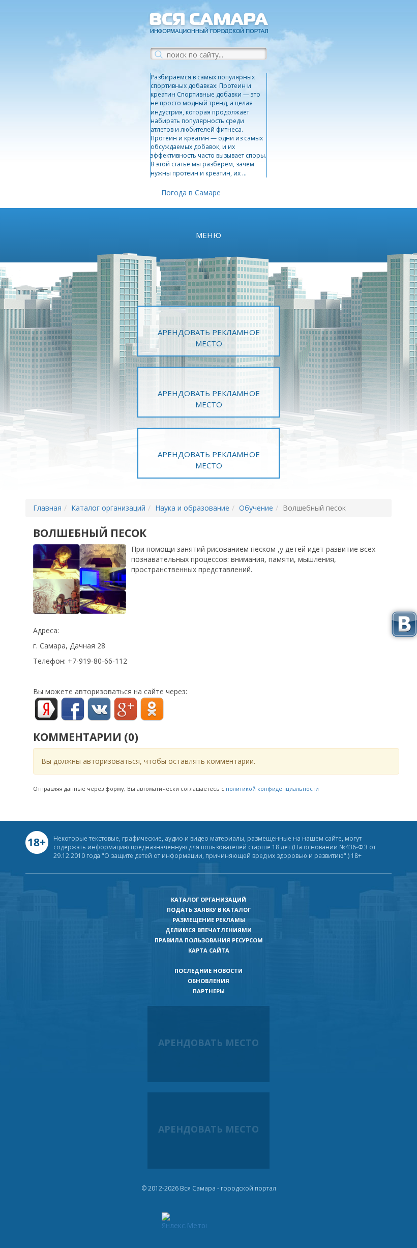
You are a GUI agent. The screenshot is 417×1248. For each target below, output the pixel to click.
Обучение (256, 508)
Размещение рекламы (208, 920)
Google (125, 709)
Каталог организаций (108, 508)
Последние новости (208, 970)
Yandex (46, 709)
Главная (47, 508)
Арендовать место (208, 1042)
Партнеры (209, 991)
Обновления (208, 981)
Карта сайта (208, 950)
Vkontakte (99, 709)
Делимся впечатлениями (208, 930)
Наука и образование (192, 508)
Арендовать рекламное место (209, 337)
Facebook (73, 709)
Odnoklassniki (152, 709)
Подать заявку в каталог (209, 909)
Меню (208, 235)
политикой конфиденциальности (272, 788)
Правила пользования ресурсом (209, 940)
